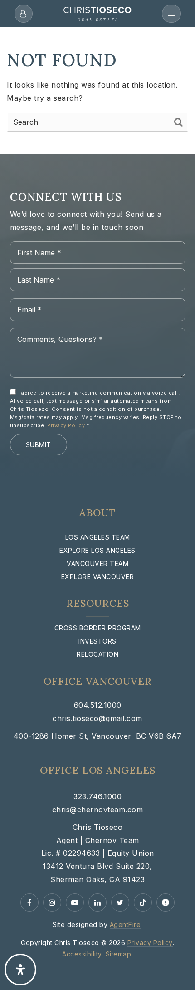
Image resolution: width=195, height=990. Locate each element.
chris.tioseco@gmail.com (97, 718)
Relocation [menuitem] (97, 654)
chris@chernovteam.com (97, 809)
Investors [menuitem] (97, 641)
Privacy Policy (66, 425)
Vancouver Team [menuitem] (97, 563)
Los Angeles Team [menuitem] (97, 537)
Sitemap (119, 954)
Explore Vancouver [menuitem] (97, 576)
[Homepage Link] (97, 12)
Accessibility (82, 954)
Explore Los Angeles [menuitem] (97, 550)
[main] (97, 77)
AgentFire (125, 924)
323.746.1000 (97, 796)
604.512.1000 (98, 705)
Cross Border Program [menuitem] (97, 628)
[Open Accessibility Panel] (20, 969)
